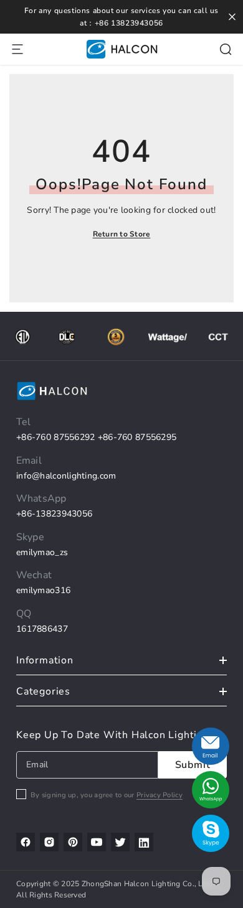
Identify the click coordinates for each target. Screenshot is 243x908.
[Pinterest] (73, 842)
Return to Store (122, 234)
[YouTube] (96, 842)
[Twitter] (120, 842)
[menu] (17, 49)
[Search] (225, 49)
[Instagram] (49, 842)
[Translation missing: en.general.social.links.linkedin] (144, 842)
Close (232, 17)
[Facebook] (25, 842)
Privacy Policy (159, 795)
